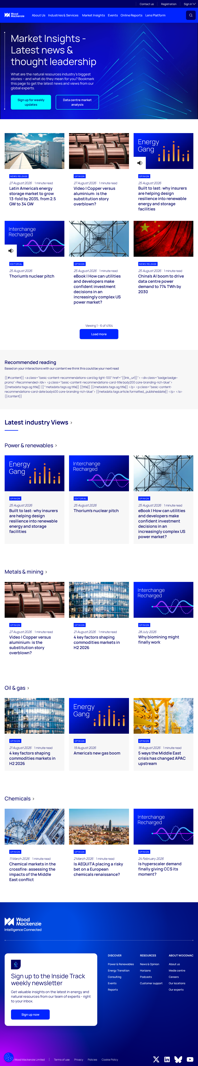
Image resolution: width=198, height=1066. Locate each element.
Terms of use (62, 1059)
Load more (99, 334)
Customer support (151, 983)
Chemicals (18, 798)
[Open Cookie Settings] (9, 1057)
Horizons (145, 970)
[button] (191, 15)
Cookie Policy (110, 1059)
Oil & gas (15, 687)
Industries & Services (63, 15)
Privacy (78, 1059)
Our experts (176, 989)
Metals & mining (24, 571)
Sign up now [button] (30, 1014)
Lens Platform (155, 15)
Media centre (177, 970)
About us (174, 964)
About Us (38, 15)
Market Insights (93, 15)
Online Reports (131, 15)
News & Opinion (149, 964)
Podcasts (146, 977)
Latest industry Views (36, 422)
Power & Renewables (121, 964)
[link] (99, 925)
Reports (113, 989)
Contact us (147, 4)
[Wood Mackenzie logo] (14, 15)
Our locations (177, 983)
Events (113, 15)
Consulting (114, 977)
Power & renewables (29, 445)
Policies (92, 1059)
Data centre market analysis (77, 102)
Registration (168, 4)
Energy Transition (118, 970)
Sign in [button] (190, 4)
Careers (174, 977)
